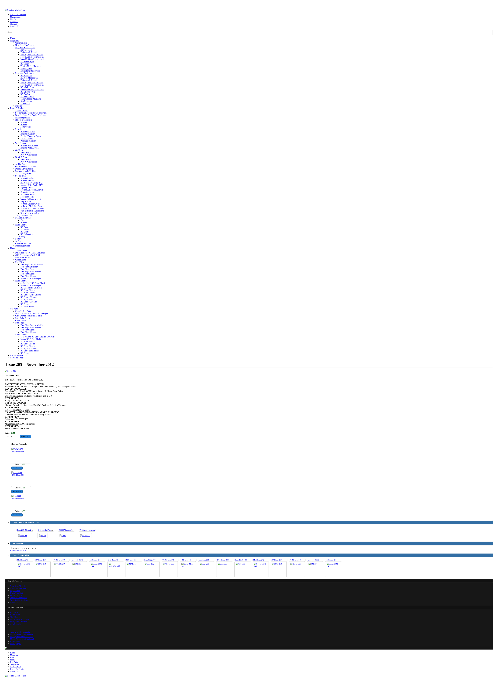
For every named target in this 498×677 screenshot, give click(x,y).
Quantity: (9, 436)
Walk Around (20, 143)
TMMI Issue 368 (18, 498)
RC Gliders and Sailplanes (31, 288)
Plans (12, 248)
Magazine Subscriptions (25, 47)
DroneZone (25, 103)
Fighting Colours (27, 187)
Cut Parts (14, 309)
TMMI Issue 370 (18, 452)
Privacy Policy (16, 595)
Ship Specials (26, 201)
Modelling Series (27, 197)
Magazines (14, 40)
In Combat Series (27, 194)
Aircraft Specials (27, 178)
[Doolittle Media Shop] (15, 10)
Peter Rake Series (22, 257)
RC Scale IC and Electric (30, 295)
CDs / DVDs (15, 667)
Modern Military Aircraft (30, 199)
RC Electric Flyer (27, 92)
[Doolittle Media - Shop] (15, 676)
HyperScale (15, 641)
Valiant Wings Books (24, 173)
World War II (25, 152)
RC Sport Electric (27, 299)
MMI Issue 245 (22, 560)
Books (12, 657)
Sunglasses (14, 664)
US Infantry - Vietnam (87, 530)
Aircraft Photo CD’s (18, 355)
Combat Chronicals (23, 243)
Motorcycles (25, 127)
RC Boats (24, 232)
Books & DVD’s (17, 108)
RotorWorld (15, 615)
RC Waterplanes (27, 306)
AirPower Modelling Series (31, 206)
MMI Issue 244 (95, 560)
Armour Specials (27, 180)
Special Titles (20, 176)
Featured (18, 239)
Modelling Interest (22, 246)
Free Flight (19, 262)
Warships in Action (28, 141)
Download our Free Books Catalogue (30, 115)
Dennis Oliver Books (24, 169)
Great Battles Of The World (26, 166)
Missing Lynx (15, 644)
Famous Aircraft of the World (32, 208)
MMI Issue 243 (186, 560)
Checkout (14, 21)
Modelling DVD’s (22, 117)
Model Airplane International (32, 57)
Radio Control (21, 225)
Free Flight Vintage (28, 276)
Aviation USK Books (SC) (31, 183)
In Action (19, 129)
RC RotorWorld (27, 96)
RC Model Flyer (27, 61)
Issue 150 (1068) (313, 560)
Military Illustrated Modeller (31, 54)
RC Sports (24, 304)
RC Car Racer (26, 94)
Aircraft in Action (27, 131)
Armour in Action (27, 134)
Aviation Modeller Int (29, 78)
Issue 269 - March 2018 (25, 530)
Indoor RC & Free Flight (30, 278)
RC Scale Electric (27, 290)
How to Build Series (23, 120)
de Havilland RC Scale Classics (33, 283)
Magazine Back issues (24, 73)
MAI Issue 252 (131, 560)
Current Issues (21, 43)
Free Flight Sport (27, 274)
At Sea (18, 241)
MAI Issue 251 (204, 560)
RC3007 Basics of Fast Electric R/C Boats (73, 530)
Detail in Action (26, 138)
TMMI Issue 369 (18, 475)
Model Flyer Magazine (19, 619)
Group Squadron (27, 192)
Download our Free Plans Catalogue (30, 253)
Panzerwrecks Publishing (25, 171)
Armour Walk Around (29, 148)
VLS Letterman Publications (32, 211)
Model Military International (32, 59)
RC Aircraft (25, 229)
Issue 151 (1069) (241, 560)
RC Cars (24, 227)
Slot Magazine (26, 68)
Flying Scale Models (28, 52)
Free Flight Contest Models (31, 264)
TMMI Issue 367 (295, 560)
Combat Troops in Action (30, 136)
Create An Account (18, 14)
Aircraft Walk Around (29, 145)
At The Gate (20, 164)
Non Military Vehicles (29, 213)
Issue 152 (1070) (150, 560)
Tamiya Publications (23, 215)
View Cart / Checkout (19, 586)
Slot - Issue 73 (113, 560)
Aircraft (23, 122)
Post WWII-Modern (28, 155)
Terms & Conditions (18, 598)
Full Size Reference (23, 218)
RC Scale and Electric (29, 351)
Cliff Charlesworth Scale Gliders (28, 255)
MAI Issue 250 (276, 560)
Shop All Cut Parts (23, 311)
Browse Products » (18, 550)
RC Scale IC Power (28, 297)
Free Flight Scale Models (30, 271)
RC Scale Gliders (27, 292)
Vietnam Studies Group (30, 204)
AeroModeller (26, 50)
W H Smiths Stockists (19, 600)
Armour (23, 124)
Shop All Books (21, 110)
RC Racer (24, 64)
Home (12, 38)
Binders (18, 106)
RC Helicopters (26, 234)
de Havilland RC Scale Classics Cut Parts (37, 337)
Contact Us (14, 26)
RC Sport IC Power (28, 302)
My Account (15, 17)
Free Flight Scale (27, 269)
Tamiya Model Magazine (30, 66)
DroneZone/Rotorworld (30, 71)
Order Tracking (16, 593)
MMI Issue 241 (331, 560)
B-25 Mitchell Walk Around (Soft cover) (52, 530)
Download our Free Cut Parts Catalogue (31, 313)
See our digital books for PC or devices (31, 113)
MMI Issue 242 (258, 560)
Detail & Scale (21, 157)
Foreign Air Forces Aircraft (31, 190)
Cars (22, 220)
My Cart (13, 19)
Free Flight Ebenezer (29, 267)
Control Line (20, 260)
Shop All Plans (21, 250)
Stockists (13, 24)
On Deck (19, 150)
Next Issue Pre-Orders (24, 45)
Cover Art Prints (16, 358)
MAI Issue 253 (40, 560)
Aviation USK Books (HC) (31, 185)
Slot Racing (20, 236)
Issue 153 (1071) (77, 560)
